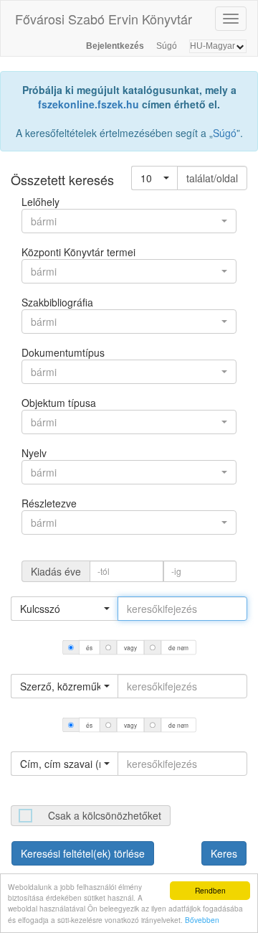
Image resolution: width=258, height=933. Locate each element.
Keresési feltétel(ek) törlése (83, 853)
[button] (154, 178)
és (89, 647)
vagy (130, 647)
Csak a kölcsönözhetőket (104, 815)
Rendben (210, 890)
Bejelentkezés (115, 46)
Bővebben (202, 919)
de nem (178, 647)
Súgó (166, 46)
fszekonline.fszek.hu (88, 104)
